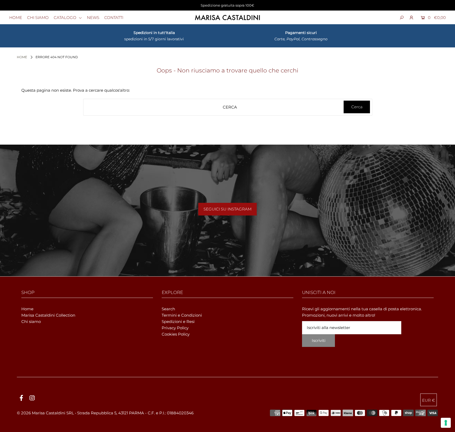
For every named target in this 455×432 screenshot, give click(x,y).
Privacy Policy (175, 327)
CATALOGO (65, 17)
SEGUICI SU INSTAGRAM (227, 209)
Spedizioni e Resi (178, 321)
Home (22, 57)
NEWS (93, 17)
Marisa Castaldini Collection (48, 315)
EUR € (428, 400)
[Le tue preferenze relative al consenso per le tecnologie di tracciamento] (446, 423)
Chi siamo (31, 321)
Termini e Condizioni (182, 315)
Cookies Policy (176, 334)
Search (168, 308)
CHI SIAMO (38, 17)
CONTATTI (113, 17)
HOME (15, 17)
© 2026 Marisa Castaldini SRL (45, 412)
